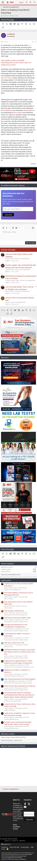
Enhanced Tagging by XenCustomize (12, 857)
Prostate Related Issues (11, 719)
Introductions (8, 608)
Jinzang (7, 302)
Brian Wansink (6, 110)
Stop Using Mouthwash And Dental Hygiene (19, 679)
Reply (34, 164)
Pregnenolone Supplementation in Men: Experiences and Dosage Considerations (18, 662)
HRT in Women (8, 599)
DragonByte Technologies (15, 856)
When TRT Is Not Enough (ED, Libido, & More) (18, 683)
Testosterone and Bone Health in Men (17, 618)
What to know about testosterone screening (19, 686)
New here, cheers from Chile (14, 643)
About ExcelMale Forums (16, 826)
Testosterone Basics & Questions (14, 676)
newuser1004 (14, 737)
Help (32, 847)
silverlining (22, 737)
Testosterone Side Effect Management (15, 615)
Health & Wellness (9, 710)
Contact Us (14, 841)
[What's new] (30, 2)
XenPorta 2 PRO (5, 859)
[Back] (26, 2)
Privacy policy (25, 847)
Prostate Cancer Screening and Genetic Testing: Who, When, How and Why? (17, 723)
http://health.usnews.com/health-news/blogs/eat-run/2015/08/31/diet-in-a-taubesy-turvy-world (16, 62)
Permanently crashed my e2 (14, 611)
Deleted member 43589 (12, 280)
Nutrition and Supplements (22, 259)
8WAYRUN (23, 859)
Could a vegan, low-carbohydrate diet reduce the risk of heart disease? (20, 266)
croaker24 (6, 16)
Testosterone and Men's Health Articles (16, 622)
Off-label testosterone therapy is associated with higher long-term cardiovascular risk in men (19, 652)
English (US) (6, 844)
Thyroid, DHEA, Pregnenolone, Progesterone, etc (19, 667)
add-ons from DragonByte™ (24, 854)
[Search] (35, 2)
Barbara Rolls (16, 112)
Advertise (22, 841)
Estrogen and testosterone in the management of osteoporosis (15, 626)
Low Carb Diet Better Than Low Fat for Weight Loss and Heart (19, 288)
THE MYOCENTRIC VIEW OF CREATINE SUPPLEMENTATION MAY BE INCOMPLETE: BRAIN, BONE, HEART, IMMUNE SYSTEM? (19, 695)
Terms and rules (14, 847)
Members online (7, 734)
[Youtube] (25, 807)
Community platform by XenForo (17, 853)
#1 (35, 42)
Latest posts (6, 580)
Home (3, 849)
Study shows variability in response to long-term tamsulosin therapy (19, 714)
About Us (7, 841)
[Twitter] (29, 805)
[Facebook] (25, 805)
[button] (3, 227)
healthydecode (9, 269)
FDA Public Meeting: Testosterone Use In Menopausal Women (18, 594)
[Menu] (2, 2)
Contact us (4, 847)
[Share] (32, 42)
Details (24, 856)
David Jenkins (28, 110)
